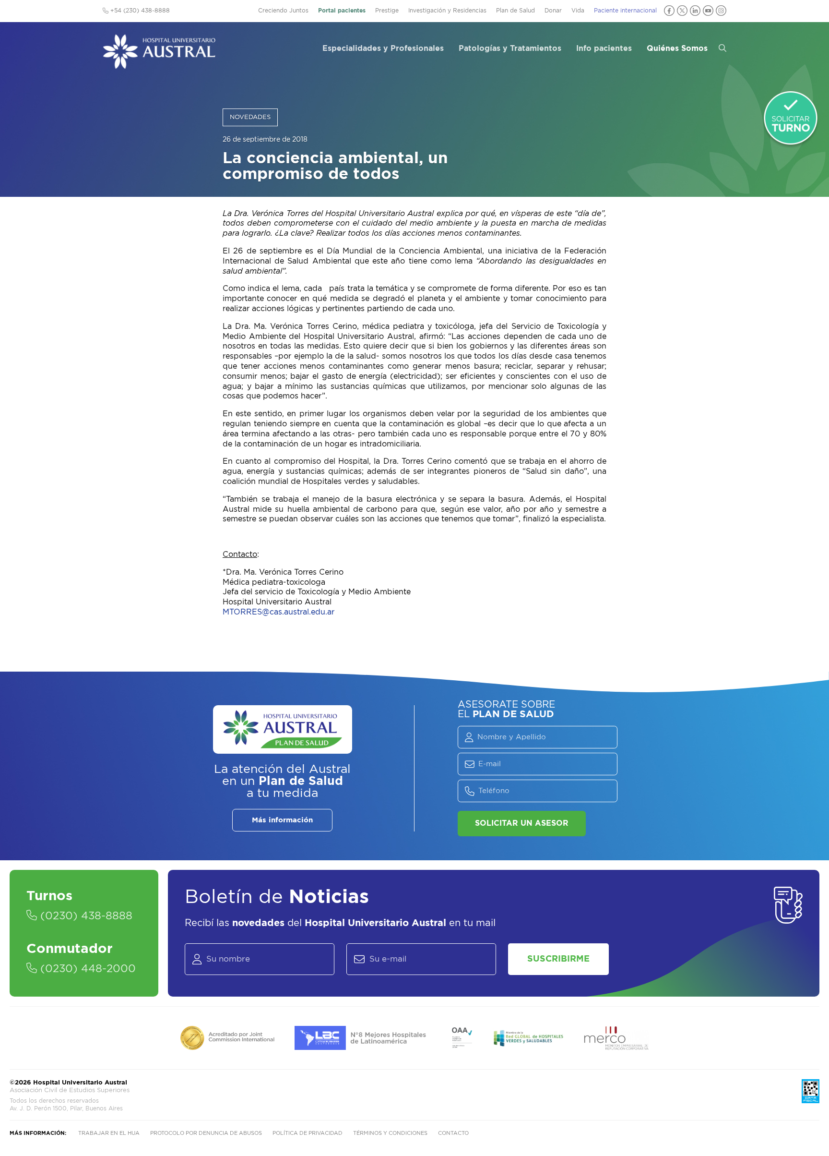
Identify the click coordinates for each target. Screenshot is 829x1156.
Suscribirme (558, 959)
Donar (553, 10)
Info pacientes (604, 48)
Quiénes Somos (677, 48)
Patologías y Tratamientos (510, 48)
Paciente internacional (625, 10)
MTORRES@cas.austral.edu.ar (278, 612)
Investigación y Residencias (447, 10)
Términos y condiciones (390, 1133)
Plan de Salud (515, 10)
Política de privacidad (307, 1133)
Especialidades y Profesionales (383, 48)
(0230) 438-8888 (84, 916)
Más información (282, 820)
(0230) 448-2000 (86, 968)
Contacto (453, 1133)
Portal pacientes (342, 10)
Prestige (387, 10)
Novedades (250, 117)
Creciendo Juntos (283, 10)
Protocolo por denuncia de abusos (206, 1133)
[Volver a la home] (159, 64)
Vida (577, 10)
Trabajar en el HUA (109, 1133)
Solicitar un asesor (521, 823)
